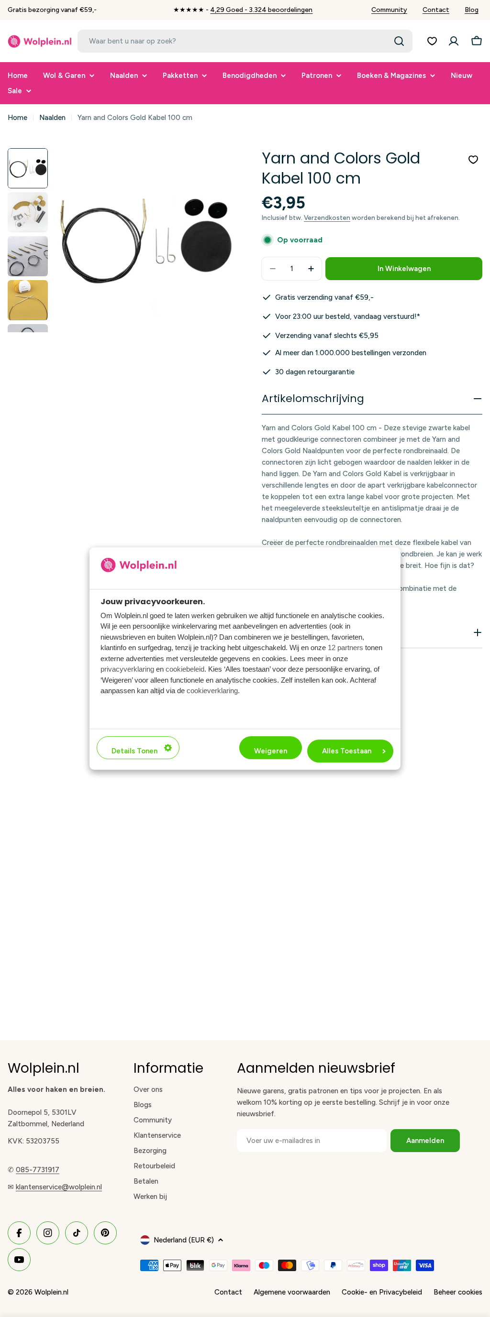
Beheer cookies (458, 1292)
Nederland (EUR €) (184, 1240)
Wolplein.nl (51, 1292)
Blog (472, 10)
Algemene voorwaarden (292, 1292)
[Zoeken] (399, 41)
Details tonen (134, 751)
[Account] (453, 41)
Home (17, 117)
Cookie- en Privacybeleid (382, 1292)
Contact (436, 10)
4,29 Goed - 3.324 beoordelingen (261, 10)
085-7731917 (37, 1169)
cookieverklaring (212, 690)
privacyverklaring (127, 669)
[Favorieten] (432, 41)
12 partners (345, 647)
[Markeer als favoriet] (473, 159)
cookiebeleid (185, 669)
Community (389, 10)
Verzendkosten (327, 217)
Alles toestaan (346, 751)
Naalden (52, 117)
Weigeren (270, 751)
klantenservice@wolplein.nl (59, 1187)
